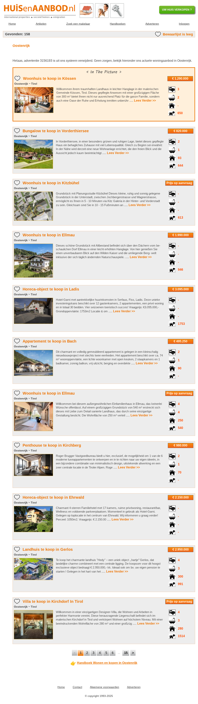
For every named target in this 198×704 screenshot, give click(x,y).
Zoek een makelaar (78, 23)
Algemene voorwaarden (104, 687)
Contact (77, 687)
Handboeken (117, 23)
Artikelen (41, 23)
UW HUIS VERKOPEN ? (177, 9)
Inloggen (184, 23)
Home (12, 23)
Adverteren (152, 23)
